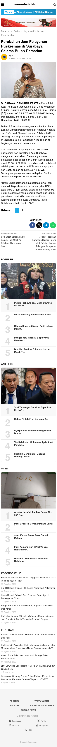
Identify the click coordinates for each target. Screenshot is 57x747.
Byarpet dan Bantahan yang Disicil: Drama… (33, 432)
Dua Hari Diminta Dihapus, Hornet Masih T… (32, 350)
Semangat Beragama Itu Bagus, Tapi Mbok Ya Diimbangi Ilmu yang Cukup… (13, 240)
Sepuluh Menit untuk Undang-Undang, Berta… (30, 455)
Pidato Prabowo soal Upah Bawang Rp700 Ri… (33, 304)
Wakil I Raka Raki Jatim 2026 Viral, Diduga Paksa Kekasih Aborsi (24, 657)
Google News (28, 710)
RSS (30, 729)
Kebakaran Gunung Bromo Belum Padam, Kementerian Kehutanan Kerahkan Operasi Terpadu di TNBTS (28, 678)
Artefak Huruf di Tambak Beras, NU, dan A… (33, 513)
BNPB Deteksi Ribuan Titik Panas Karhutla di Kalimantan (28, 587)
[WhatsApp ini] (53, 225)
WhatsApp (16, 725)
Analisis (7, 364)
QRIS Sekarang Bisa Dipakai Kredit (32, 314)
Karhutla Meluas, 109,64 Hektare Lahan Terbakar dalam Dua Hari (28, 636)
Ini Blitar (7, 630)
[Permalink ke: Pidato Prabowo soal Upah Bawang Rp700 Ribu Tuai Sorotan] (28, 281)
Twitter (43, 721)
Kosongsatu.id (11, 573)
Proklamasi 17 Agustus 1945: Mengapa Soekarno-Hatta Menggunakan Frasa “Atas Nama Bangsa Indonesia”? (28, 646)
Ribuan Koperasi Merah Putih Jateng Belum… (33, 327)
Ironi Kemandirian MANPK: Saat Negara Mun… (31, 548)
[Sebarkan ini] (32, 225)
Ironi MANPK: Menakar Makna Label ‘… (33, 525)
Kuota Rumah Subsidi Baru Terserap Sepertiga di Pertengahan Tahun (24, 597)
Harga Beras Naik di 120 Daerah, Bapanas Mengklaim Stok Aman (27, 607)
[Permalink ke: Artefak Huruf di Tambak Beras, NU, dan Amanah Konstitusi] (28, 490)
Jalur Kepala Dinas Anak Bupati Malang (31, 536)
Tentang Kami (42, 701)
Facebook (16, 721)
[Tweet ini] (39, 225)
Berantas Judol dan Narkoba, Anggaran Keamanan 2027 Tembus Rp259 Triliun (28, 579)
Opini (4, 468)
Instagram (43, 725)
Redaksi (14, 705)
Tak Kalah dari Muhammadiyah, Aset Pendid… (33, 443)
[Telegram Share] (46, 225)
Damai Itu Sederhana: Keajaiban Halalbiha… (31, 560)
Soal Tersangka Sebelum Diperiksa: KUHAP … (33, 408)
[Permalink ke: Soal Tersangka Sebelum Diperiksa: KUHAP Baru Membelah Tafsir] (28, 386)
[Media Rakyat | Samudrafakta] (28, 4)
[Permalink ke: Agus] (4, 56)
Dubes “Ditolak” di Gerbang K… (31, 419)
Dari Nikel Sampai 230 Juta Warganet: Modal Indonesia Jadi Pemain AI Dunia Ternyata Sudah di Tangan (27, 617)
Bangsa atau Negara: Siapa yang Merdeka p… (31, 339)
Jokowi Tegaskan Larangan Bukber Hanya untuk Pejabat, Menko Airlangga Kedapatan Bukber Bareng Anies (44, 241)
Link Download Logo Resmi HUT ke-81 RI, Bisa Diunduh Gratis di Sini (28, 667)
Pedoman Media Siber (42, 705)
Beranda (14, 701)
